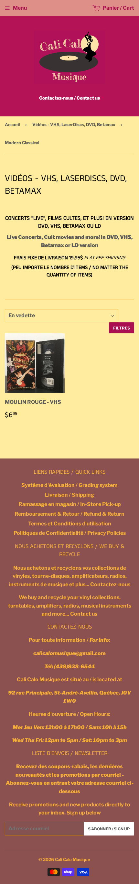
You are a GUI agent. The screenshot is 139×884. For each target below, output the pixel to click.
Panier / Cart (118, 8)
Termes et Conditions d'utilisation (69, 524)
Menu (20, 8)
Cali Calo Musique (72, 859)
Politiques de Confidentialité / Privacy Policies (70, 533)
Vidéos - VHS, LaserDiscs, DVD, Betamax (73, 124)
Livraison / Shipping (69, 495)
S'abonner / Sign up (109, 828)
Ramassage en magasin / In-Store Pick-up (69, 504)
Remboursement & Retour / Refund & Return (69, 514)
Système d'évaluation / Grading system (69, 485)
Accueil (12, 124)
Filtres (121, 328)
